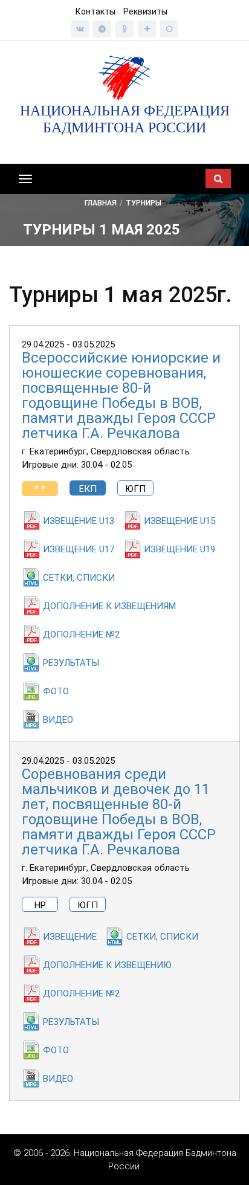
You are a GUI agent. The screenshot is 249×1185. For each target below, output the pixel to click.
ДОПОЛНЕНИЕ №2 (81, 634)
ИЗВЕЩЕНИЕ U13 (78, 520)
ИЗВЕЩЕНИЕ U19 (179, 549)
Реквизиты (145, 11)
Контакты (95, 11)
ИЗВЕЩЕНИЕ (70, 936)
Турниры (143, 203)
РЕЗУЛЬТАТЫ (71, 662)
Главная (101, 203)
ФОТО (56, 691)
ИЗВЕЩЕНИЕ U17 (78, 549)
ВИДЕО (58, 719)
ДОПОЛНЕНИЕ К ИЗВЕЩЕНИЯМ (109, 606)
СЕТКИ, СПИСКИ (79, 577)
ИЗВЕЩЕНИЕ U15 (179, 520)
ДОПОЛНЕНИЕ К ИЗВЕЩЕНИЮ (107, 965)
